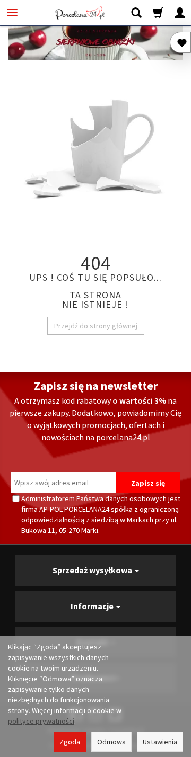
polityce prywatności (41, 721)
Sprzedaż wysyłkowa (93, 570)
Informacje (93, 606)
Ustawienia (160, 741)
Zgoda (69, 741)
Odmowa (111, 741)
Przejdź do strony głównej (95, 326)
